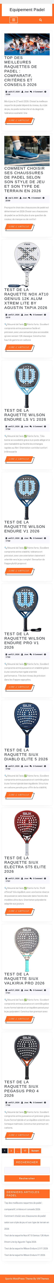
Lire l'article (20, 121)
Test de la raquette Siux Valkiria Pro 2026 (24, 978)
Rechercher (27, 1162)
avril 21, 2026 (13, 315)
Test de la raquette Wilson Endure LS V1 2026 (25, 414)
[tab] (13, 20)
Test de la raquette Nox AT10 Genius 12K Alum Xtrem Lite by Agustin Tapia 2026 (26, 298)
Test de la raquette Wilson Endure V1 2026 (24, 526)
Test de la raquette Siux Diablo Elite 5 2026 (26, 754)
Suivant (35, 1151)
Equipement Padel (27, 9)
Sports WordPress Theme (19, 1278)
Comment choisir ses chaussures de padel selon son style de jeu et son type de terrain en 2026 (26, 1222)
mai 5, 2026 (13, 198)
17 (25, 1151)
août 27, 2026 (14, 92)
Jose (26, 92)
